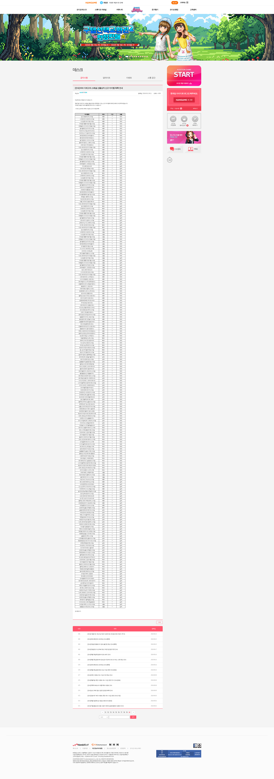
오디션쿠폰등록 (173, 124)
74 (113, 712)
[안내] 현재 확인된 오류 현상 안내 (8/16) (99, 665)
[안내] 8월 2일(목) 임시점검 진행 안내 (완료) (100, 701)
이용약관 (85, 748)
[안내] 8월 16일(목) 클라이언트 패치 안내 (99, 654)
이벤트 (129, 78)
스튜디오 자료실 (100, 9)
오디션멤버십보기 (183, 124)
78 (124, 712)
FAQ (193, 149)
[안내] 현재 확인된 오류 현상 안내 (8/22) (99, 639)
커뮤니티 (119, 9)
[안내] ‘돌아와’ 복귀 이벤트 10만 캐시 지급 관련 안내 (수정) (104, 695)
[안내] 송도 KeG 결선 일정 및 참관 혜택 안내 (100, 690)
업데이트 (106, 78)
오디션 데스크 (82, 9)
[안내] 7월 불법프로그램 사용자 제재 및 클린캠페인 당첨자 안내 (106, 706)
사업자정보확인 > (124, 754)
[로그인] (174, 2)
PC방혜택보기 (195, 124)
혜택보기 (195, 108)
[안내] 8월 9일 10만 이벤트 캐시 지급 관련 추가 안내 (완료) (104, 680)
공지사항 (84, 78)
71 (105, 712)
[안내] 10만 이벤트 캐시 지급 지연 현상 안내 (100, 675)
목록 (159, 622)
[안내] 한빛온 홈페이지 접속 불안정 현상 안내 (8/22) (102, 644)
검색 (133, 717)
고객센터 (193, 9)
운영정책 (122, 748)
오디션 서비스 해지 (135, 748)
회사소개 (75, 748)
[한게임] (91, 3)
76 (118, 712)
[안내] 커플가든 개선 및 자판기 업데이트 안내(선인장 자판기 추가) (106, 634)
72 (108, 712)
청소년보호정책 (111, 748)
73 (110, 712)
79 (126, 712)
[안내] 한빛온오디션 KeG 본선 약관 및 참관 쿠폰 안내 (103, 649)
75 (116, 712)
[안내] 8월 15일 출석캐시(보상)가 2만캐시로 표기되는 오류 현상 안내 (107, 659)
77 (121, 712)
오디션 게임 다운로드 (184, 83)
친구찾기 (155, 9)
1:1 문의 (175, 149)
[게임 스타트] (184, 73)
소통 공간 (151, 78)
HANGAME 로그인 (184, 99)
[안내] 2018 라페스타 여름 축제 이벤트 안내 (100, 685)
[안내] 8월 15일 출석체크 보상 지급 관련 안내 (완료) (102, 670)
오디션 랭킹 (174, 9)
